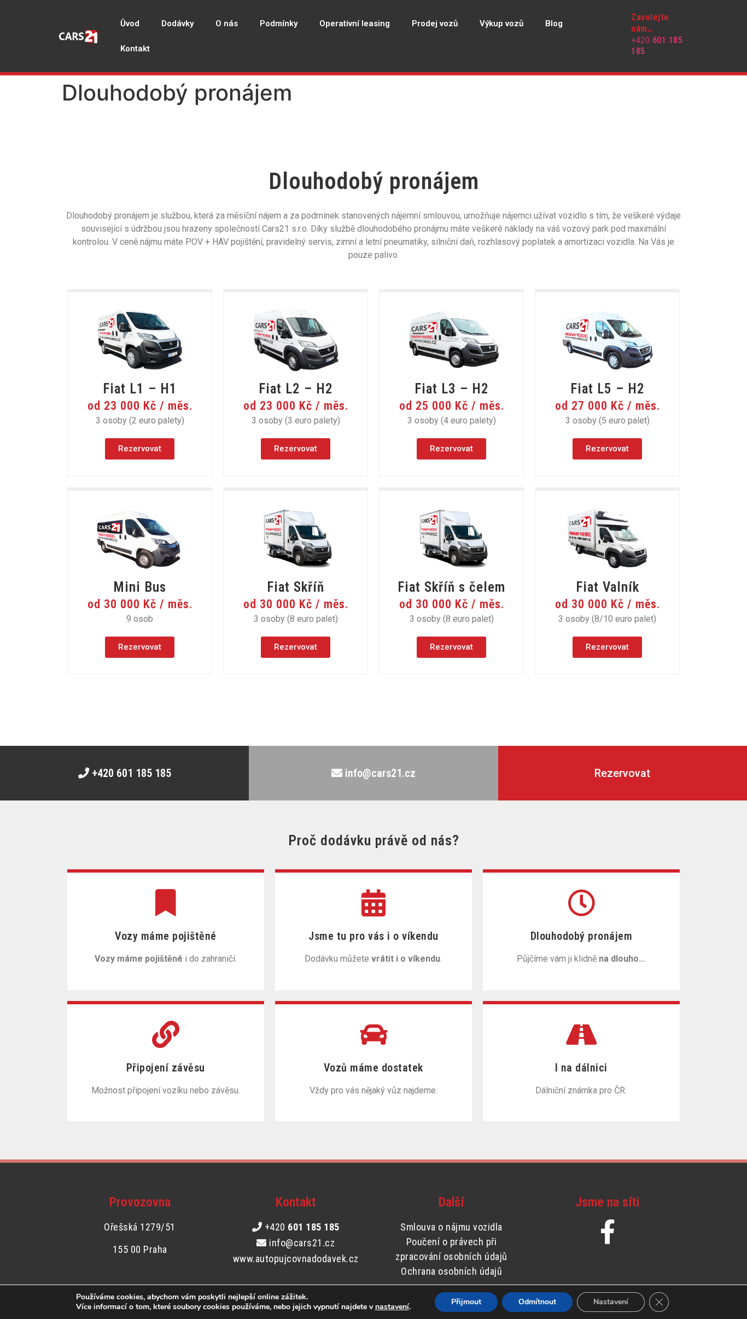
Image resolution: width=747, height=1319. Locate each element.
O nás (226, 23)
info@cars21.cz (301, 1243)
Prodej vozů (435, 23)
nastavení (392, 1307)
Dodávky (177, 23)
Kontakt (135, 49)
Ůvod (129, 23)
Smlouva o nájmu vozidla (451, 1227)
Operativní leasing (354, 23)
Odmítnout (537, 1302)
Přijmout (466, 1302)
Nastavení (610, 1302)
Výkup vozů (501, 23)
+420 (302, 1227)
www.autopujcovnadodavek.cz (296, 1258)
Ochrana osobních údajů (451, 1271)
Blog (554, 23)
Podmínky (278, 23)
